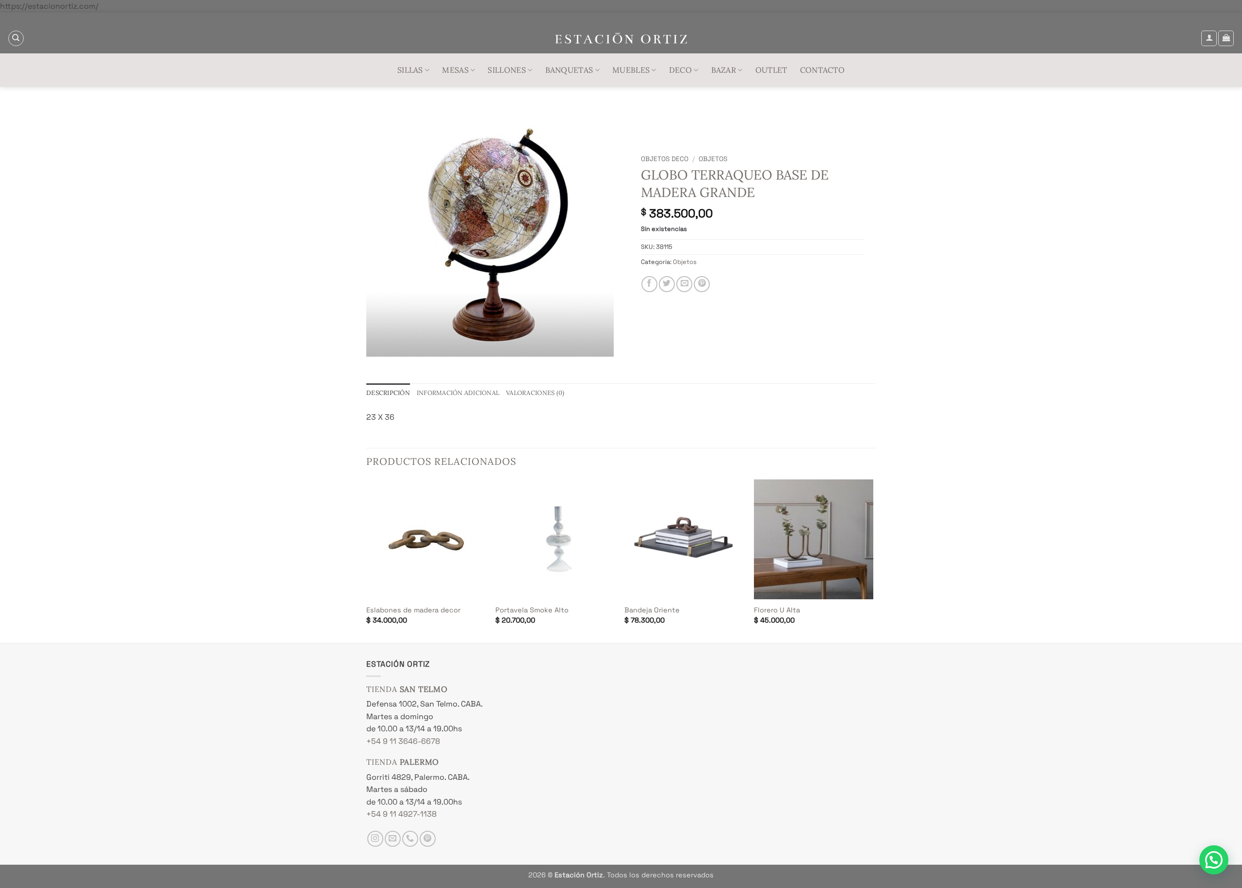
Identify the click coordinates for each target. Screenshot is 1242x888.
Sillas (410, 70)
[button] (1209, 38)
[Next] (873, 560)
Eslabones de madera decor (413, 610)
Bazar (723, 70)
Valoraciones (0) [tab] (535, 393)
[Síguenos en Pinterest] (428, 839)
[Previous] (367, 560)
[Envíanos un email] (393, 839)
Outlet (771, 70)
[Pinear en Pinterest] (702, 284)
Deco (680, 70)
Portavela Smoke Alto (532, 610)
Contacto (822, 70)
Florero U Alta (777, 610)
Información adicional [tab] (458, 393)
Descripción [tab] (388, 393)
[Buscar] (16, 38)
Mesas (455, 70)
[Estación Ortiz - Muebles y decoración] (621, 39)
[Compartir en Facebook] (649, 284)
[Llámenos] (410, 839)
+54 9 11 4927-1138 (401, 814)
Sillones (507, 70)
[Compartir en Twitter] (667, 284)
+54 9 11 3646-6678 (403, 741)
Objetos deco (664, 159)
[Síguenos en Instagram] (375, 839)
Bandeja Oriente (652, 610)
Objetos (713, 159)
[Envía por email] (684, 284)
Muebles (631, 70)
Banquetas (569, 70)
